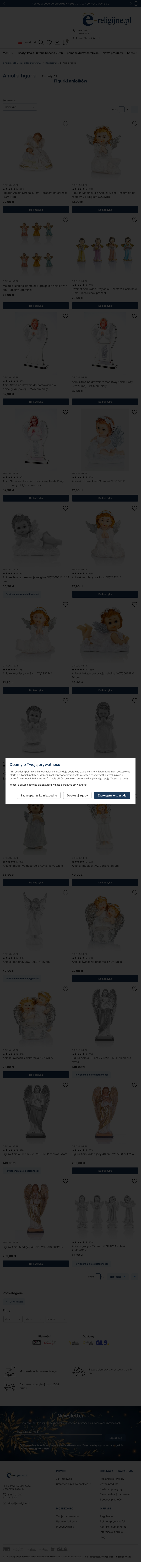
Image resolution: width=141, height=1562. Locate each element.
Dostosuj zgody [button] (77, 795)
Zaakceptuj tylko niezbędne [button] (39, 795)
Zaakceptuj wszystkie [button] (112, 795)
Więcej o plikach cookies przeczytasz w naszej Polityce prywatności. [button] (48, 784)
